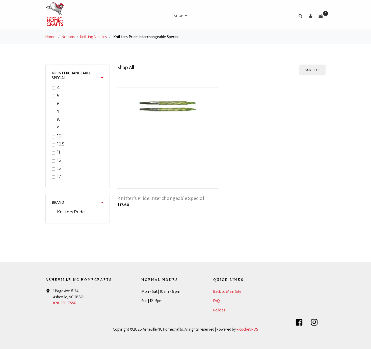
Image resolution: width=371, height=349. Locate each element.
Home (50, 37)
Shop (178, 16)
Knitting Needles (93, 37)
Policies (219, 310)
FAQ (216, 301)
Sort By (311, 70)
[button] (310, 16)
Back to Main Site (227, 291)
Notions (68, 37)
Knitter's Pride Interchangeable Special (160, 198)
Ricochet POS (247, 329)
